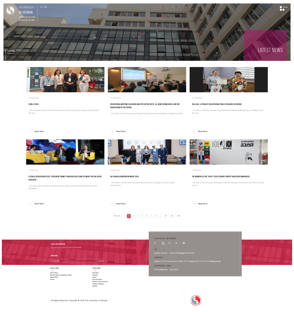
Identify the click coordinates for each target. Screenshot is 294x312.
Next (178, 216)
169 (172, 216)
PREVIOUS (117, 216)
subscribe (101, 261)
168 (165, 216)
